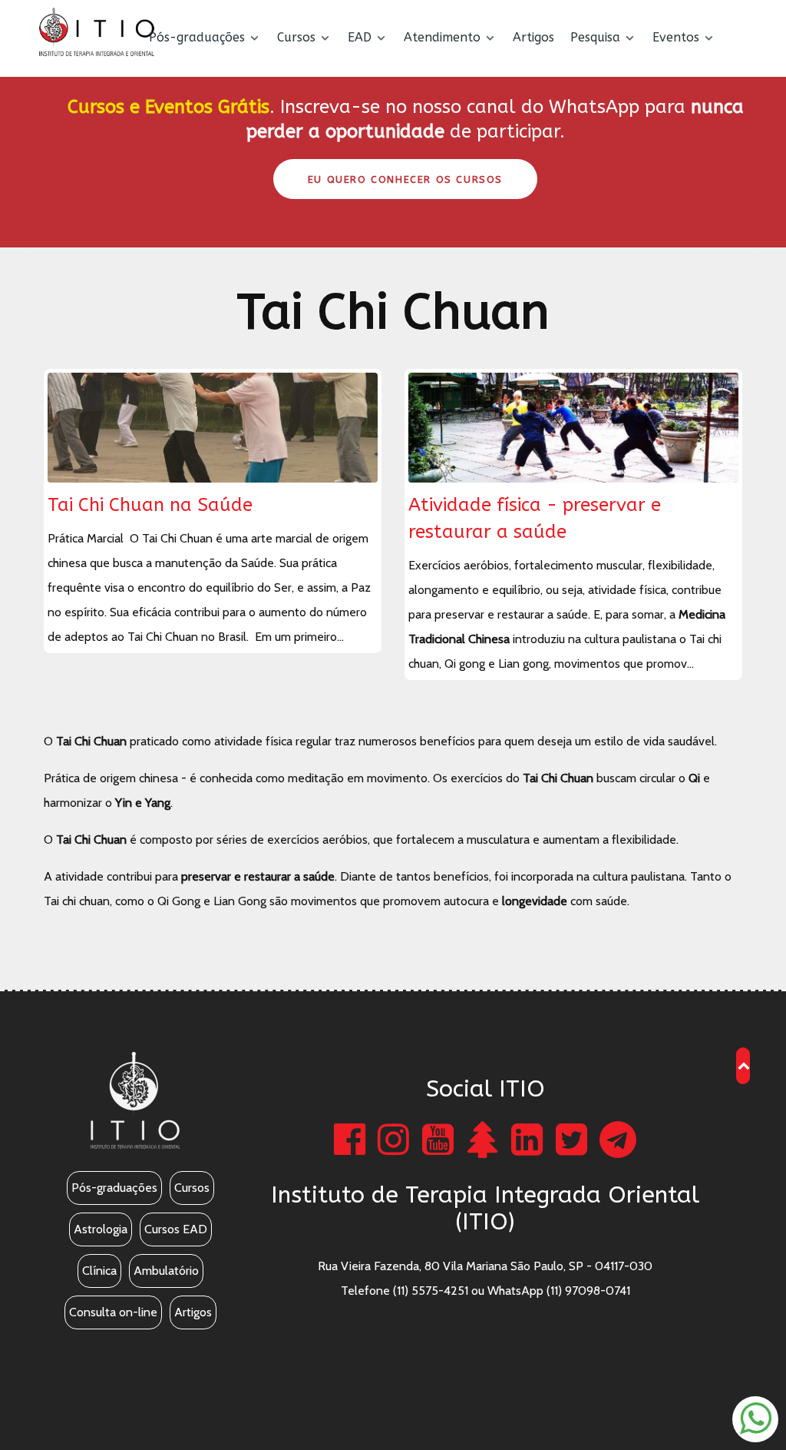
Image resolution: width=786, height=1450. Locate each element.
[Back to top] (744, 1065)
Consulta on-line (113, 1312)
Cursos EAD (175, 1229)
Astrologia (100, 1229)
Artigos (193, 1312)
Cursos (192, 1187)
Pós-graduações (114, 1187)
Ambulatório (166, 1270)
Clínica (99, 1270)
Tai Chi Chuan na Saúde (150, 505)
